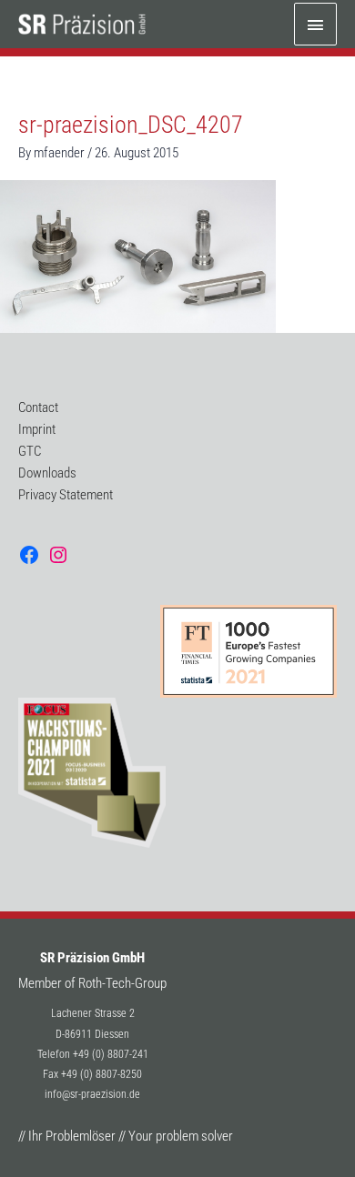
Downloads (47, 473)
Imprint (37, 429)
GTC (29, 451)
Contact (38, 407)
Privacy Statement (65, 495)
